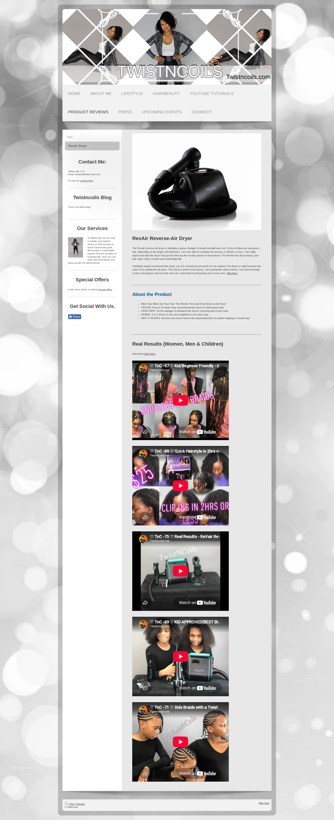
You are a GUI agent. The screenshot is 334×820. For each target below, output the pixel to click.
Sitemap (80, 804)
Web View (264, 803)
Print (72, 804)
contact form (86, 180)
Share (76, 316)
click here (232, 273)
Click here (150, 353)
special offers (105, 289)
